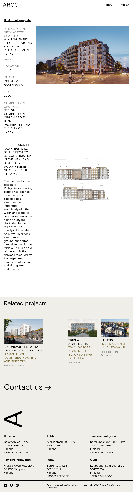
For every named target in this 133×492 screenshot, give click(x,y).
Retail (116, 351)
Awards (7, 59)
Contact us (24, 386)
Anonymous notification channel (63, 485)
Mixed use (9, 365)
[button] (109, 4)
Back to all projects (17, 20)
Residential (74, 362)
